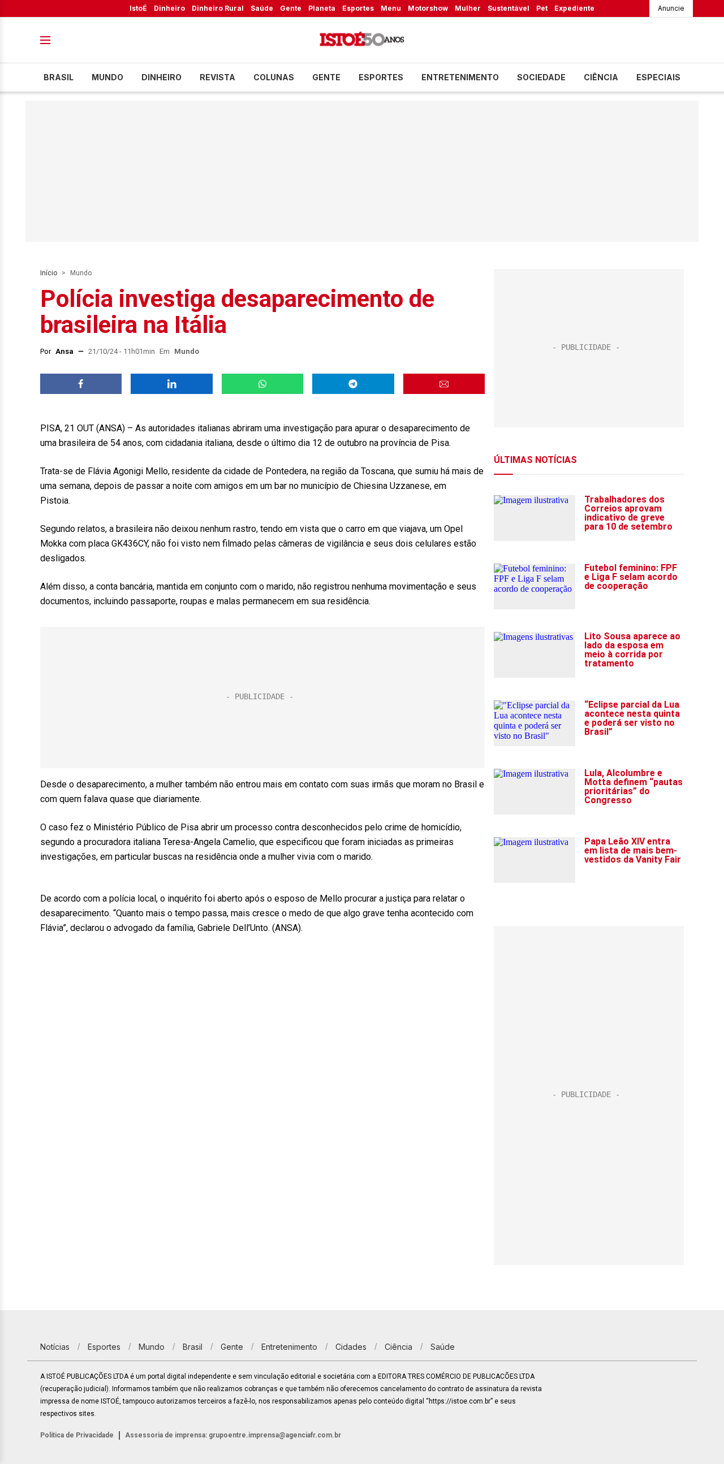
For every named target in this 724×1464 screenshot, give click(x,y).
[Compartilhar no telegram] (353, 384)
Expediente (574, 8)
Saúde (262, 8)
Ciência (601, 77)
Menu (391, 8)
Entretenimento (460, 77)
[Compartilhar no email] (444, 384)
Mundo (107, 77)
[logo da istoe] (362, 40)
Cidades (351, 1347)
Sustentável (508, 8)
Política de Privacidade (77, 1435)
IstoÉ (138, 8)
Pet (542, 8)
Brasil (59, 77)
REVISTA (217, 77)
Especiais (658, 77)
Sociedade (541, 77)
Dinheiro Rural (218, 8)
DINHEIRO (161, 77)
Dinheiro (169, 8)
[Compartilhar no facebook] (81, 384)
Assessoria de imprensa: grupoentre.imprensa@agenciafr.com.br (233, 1435)
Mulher (468, 8)
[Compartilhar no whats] (262, 384)
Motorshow (428, 8)
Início (48, 273)
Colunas (273, 77)
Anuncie (671, 8)
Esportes (358, 8)
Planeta (321, 8)
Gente (290, 8)
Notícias (55, 1347)
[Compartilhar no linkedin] (171, 384)
